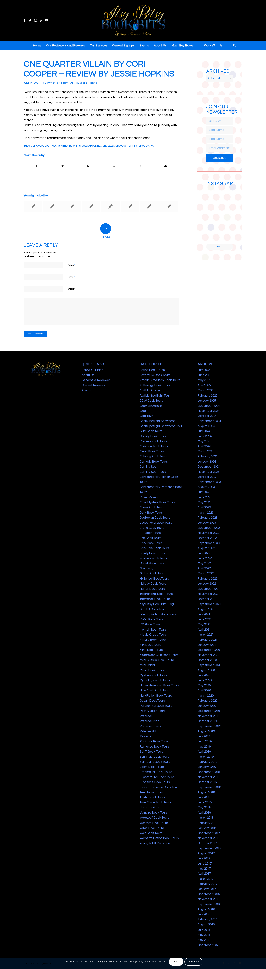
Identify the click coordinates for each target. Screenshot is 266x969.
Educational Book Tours (156, 522)
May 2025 (204, 380)
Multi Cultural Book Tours (157, 660)
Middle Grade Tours (153, 634)
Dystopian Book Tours (155, 517)
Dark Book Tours (151, 512)
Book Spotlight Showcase (158, 421)
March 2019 (206, 756)
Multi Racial (147, 665)
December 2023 (209, 466)
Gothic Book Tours (152, 573)
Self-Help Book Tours (154, 756)
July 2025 (204, 370)
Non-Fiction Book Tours (156, 695)
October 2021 (207, 599)
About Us (88, 375)
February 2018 (207, 823)
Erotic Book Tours (152, 527)
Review (144, 145)
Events (86, 390)
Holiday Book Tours (153, 583)
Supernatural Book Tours (157, 777)
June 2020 (205, 680)
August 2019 (206, 731)
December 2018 (209, 772)
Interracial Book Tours (155, 599)
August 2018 (206, 792)
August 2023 (206, 487)
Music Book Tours (152, 670)
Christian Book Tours (154, 446)
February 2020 (207, 700)
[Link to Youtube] (46, 20)
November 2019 (208, 716)
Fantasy (51, 145)
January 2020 (207, 705)
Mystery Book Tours (153, 675)
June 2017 (205, 863)
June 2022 (205, 558)
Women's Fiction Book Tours (159, 838)
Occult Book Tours (152, 700)
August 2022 (206, 548)
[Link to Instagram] (35, 20)
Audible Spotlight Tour (155, 395)
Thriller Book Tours (152, 797)
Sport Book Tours (152, 767)
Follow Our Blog (92, 370)
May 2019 (204, 746)
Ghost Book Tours (152, 563)
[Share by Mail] (166, 166)
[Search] (233, 45)
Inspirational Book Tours (156, 594)
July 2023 (204, 492)
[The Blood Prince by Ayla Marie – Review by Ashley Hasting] (110, 206)
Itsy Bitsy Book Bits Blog (157, 604)
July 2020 (204, 675)
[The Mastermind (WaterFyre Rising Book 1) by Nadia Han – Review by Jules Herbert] (168, 206)
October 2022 (207, 538)
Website (72, 289)
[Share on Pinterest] (114, 166)
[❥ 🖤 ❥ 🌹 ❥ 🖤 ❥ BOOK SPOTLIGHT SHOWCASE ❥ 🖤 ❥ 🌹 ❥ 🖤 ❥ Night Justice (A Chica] (226, 194)
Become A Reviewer (96, 380)
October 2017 (207, 843)
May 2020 (204, 685)
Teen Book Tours (151, 792)
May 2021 (204, 624)
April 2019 (204, 751)
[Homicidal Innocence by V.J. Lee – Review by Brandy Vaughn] (3, 484)
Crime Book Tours (152, 507)
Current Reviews (93, 385)
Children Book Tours (153, 441)
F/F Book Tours (150, 533)
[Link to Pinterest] (41, 20)
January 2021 (207, 644)
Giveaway (146, 568)
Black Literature (151, 405)
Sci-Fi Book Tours (152, 751)
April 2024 (204, 446)
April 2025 (204, 385)
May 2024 (204, 441)
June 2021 (205, 619)
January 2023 (207, 522)
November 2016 (208, 899)
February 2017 (207, 884)
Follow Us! (220, 246)
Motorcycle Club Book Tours (159, 655)
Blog (143, 410)
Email (71, 277)
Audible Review (150, 390)
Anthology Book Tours (155, 385)
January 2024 (207, 461)
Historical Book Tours (154, 578)
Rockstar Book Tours (154, 741)
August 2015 (206, 924)
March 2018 (206, 817)
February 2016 (207, 919)
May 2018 (204, 807)
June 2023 (205, 497)
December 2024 (209, 405)
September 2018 (209, 787)
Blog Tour (146, 416)
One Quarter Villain (127, 145)
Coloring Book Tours (153, 456)
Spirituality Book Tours (155, 761)
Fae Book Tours (150, 538)
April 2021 (204, 629)
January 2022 (207, 583)
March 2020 (206, 695)
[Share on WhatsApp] (88, 166)
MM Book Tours (150, 644)
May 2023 (204, 502)
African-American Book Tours (160, 380)
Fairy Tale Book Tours (154, 548)
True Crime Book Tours (155, 802)
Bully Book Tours (151, 431)
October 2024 (207, 416)
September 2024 (209, 421)
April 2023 (204, 507)
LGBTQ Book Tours (153, 609)
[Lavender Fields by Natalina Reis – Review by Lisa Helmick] (71, 206)
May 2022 (204, 563)
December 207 (208, 945)
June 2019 (205, 741)
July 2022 (204, 553)
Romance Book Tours (155, 746)
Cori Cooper (38, 145)
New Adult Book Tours (155, 690)
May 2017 (204, 868)
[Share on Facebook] (37, 166)
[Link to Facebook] (24, 20)
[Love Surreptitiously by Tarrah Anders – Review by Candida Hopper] (52, 206)
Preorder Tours (150, 726)
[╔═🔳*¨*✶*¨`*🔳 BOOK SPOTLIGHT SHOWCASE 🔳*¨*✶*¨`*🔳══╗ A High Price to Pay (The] (212, 208)
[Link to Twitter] (30, 20)
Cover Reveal (149, 497)
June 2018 (205, 802)
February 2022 (207, 578)
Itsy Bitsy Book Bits (69, 145)
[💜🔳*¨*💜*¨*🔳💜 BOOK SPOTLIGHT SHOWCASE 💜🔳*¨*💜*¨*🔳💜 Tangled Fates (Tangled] (226, 222)
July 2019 (204, 736)
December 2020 (209, 650)
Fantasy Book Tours (153, 558)
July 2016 (204, 914)
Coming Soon (149, 466)
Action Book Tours (152, 370)
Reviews (68, 83)
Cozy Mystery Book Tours (157, 502)
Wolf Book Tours (151, 833)
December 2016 (209, 894)
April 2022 (204, 568)
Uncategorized (150, 807)
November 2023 (208, 471)
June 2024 (107, 145)
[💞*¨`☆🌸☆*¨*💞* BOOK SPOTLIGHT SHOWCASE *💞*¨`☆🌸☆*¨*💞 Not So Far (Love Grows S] (212, 222)
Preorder (146, 716)
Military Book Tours (153, 639)
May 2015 (204, 935)
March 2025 (206, 390)
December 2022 (209, 527)
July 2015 (204, 929)
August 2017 (206, 853)
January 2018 (207, 828)
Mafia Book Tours (152, 619)
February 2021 (207, 639)
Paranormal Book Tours (156, 705)
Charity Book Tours (153, 436)
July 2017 (204, 858)
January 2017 (207, 889)
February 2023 (207, 517)
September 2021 (209, 604)
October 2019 (207, 721)
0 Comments (50, 83)
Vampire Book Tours (154, 812)
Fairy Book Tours (151, 543)
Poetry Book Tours (153, 711)
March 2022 (206, 573)
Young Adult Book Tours (156, 843)
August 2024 (206, 426)
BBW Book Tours (151, 400)
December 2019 (209, 711)
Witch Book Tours (152, 828)
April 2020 (204, 690)
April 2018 (204, 812)
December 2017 (209, 833)
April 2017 (204, 873)
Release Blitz (149, 731)
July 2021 (204, 614)
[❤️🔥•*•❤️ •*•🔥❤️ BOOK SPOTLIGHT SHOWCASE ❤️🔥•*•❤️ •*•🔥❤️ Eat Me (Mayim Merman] (226, 236)
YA (152, 145)
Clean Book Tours (152, 451)
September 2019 (209, 726)
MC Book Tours (150, 624)
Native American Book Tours (159, 685)
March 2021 (206, 634)
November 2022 (208, 533)
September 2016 (209, 904)
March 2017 (206, 878)
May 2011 (204, 940)
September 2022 (209, 543)
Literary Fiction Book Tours (158, 614)
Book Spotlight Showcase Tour (161, 426)
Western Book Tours (154, 823)
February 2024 (207, 456)
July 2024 (204, 431)
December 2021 (209, 588)
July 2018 (204, 797)
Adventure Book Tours (155, 375)
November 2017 (208, 838)
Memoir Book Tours (153, 629)
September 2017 (209, 848)
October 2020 (207, 660)
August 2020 (206, 670)
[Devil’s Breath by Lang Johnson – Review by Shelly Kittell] (91, 206)
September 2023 (209, 482)
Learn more (193, 961)
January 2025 (207, 400)
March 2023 (206, 512)
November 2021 (208, 594)
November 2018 (208, 777)
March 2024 (206, 451)
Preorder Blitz (149, 721)
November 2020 (208, 655)
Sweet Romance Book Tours (160, 787)
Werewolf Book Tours (154, 817)
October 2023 (207, 477)
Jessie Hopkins (88, 83)
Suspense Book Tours (155, 782)
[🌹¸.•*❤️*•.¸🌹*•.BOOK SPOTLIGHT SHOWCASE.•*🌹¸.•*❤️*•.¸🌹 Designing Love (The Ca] (212, 236)
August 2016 (206, 909)
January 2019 (207, 767)
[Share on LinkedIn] (140, 166)
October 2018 (207, 782)
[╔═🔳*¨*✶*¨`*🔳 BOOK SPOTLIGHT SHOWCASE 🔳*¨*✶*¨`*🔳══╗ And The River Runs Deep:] (212, 194)
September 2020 (209, 665)
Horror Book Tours (152, 588)
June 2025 (205, 375)
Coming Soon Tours (153, 471)
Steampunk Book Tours (156, 772)
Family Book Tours (152, 553)
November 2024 (208, 410)
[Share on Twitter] (62, 166)
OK (176, 961)
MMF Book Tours (151, 650)
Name (71, 265)
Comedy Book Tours (154, 461)
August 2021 (206, 609)
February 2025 (207, 395)
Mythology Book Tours (155, 680)
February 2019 (207, 761)
